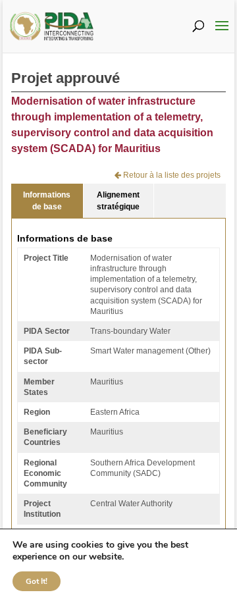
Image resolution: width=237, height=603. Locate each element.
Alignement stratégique (118, 200)
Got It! (36, 581)
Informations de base (46, 200)
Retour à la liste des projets (171, 175)
